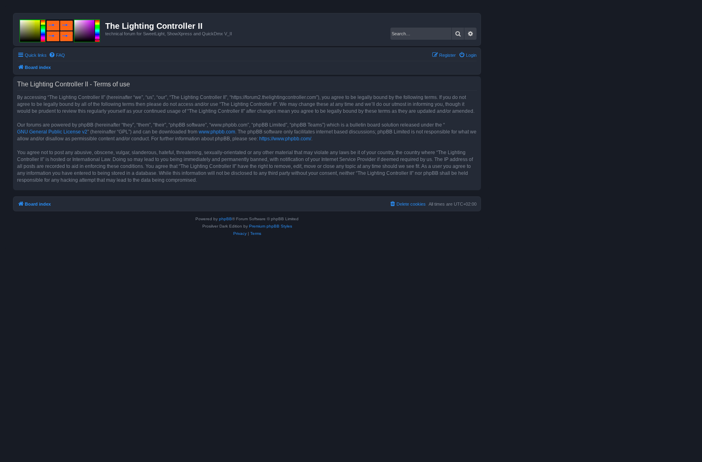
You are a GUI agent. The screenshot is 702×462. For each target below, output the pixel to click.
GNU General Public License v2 (52, 132)
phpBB (225, 219)
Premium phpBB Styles (270, 226)
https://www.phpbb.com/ (285, 139)
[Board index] (60, 29)
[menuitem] (57, 55)
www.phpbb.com (217, 132)
